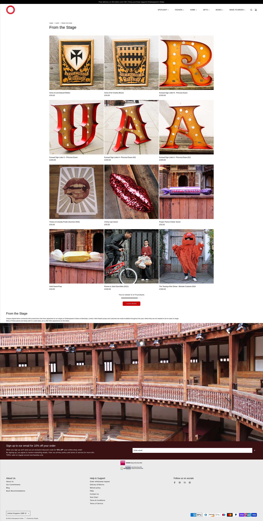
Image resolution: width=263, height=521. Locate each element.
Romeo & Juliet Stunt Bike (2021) (116, 286)
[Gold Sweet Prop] (76, 256)
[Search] (251, 10)
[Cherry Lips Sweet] (131, 192)
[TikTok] (189, 482)
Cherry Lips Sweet (111, 222)
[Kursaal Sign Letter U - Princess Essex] (76, 127)
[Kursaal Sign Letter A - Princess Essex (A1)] (186, 127)
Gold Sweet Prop (55, 286)
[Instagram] (179, 482)
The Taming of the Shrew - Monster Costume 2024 (177, 286)
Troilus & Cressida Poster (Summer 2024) (64, 222)
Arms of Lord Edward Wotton (59, 93)
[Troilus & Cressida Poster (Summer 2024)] (76, 192)
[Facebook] (174, 482)
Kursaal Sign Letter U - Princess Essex (63, 157)
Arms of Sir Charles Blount (114, 93)
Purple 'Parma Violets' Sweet (169, 222)
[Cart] (256, 10)
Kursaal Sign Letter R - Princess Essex (173, 93)
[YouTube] (184, 482)
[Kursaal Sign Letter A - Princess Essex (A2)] (131, 127)
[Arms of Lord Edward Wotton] (76, 63)
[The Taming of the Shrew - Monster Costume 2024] (186, 256)
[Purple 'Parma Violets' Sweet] (186, 192)
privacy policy (61, 452)
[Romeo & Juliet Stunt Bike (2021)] (131, 256)
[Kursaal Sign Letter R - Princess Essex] (186, 63)
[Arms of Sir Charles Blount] (131, 63)
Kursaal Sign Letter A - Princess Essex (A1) (175, 157)
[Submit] (254, 450)
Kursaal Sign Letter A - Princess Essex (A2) (120, 157)
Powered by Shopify (32, 518)
